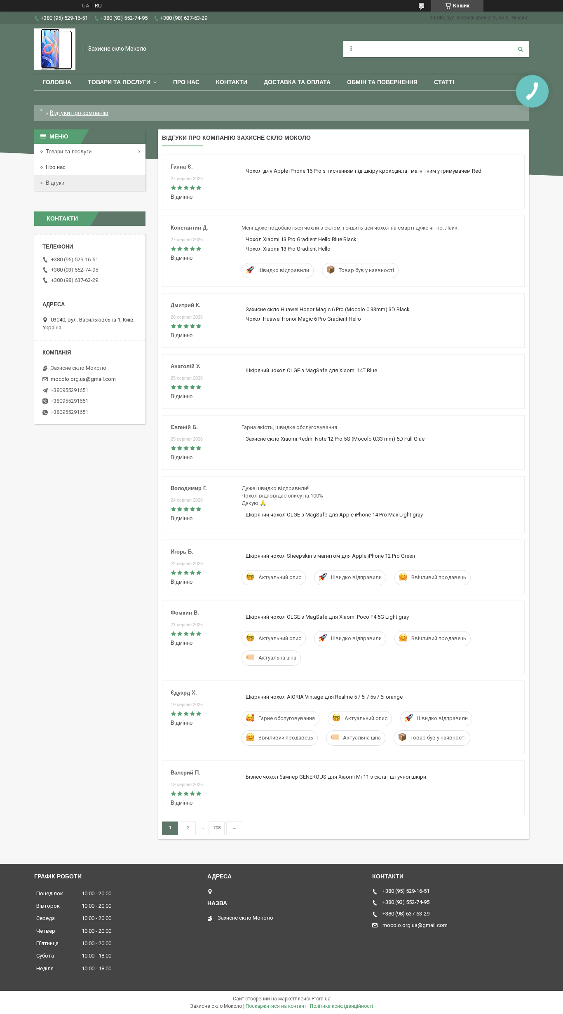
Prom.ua (321, 999)
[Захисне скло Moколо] (54, 49)
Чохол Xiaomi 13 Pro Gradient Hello (288, 249)
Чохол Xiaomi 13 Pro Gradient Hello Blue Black (301, 239)
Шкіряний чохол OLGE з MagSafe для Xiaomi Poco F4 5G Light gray (327, 617)
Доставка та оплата (297, 82)
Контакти (231, 82)
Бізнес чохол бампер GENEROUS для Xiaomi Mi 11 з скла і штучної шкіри (336, 777)
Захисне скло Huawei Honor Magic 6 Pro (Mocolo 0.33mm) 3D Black (328, 309)
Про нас (186, 82)
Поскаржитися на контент (276, 1006)
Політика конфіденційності (341, 1006)
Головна (56, 82)
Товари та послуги (119, 82)
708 (217, 828)
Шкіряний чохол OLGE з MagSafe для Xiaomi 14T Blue (311, 370)
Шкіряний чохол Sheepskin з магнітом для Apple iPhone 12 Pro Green (330, 556)
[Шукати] (520, 49)
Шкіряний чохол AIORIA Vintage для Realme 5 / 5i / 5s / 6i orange (324, 697)
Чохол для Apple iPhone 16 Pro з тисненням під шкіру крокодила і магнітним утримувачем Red (363, 171)
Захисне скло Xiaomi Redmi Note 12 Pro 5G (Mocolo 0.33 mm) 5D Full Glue (335, 439)
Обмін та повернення (382, 82)
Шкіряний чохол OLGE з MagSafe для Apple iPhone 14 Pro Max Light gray (334, 515)
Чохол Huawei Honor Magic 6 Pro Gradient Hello (303, 319)
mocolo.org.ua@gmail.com (83, 379)
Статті (444, 82)
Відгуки (55, 183)
